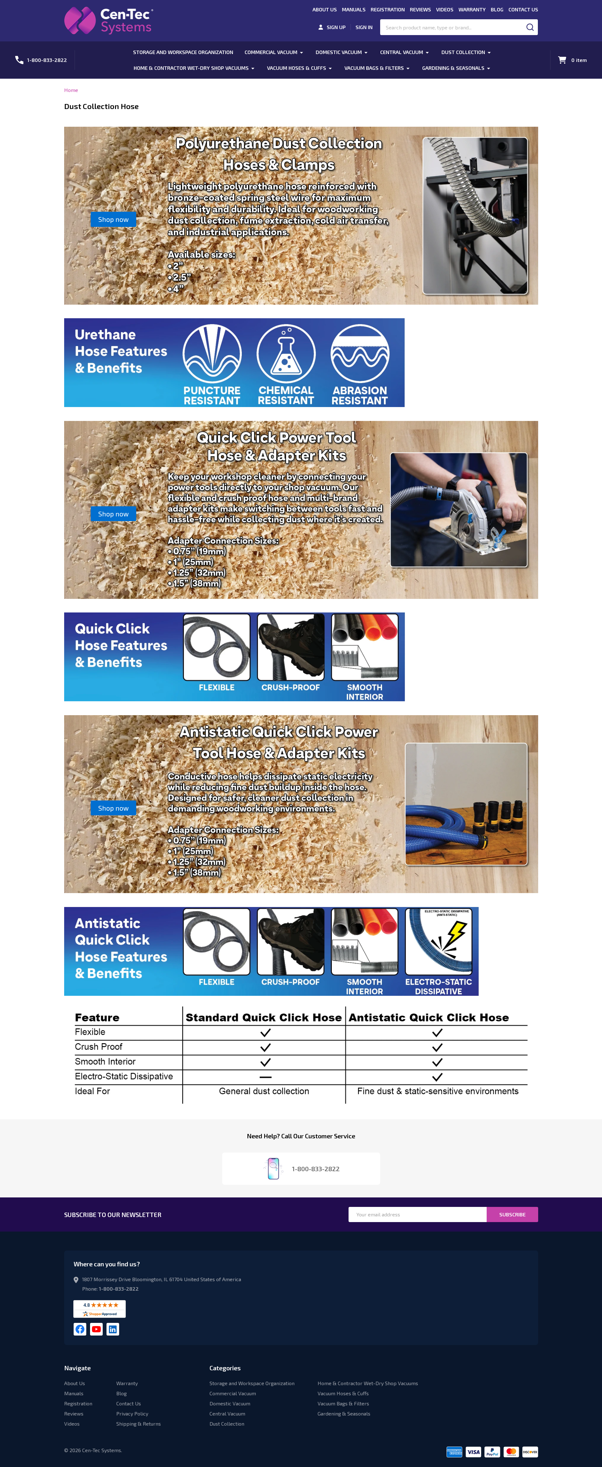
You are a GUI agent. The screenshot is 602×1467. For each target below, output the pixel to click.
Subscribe (512, 1214)
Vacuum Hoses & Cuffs (296, 68)
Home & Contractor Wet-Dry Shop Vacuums (191, 68)
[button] (113, 219)
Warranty (472, 9)
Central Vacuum (401, 52)
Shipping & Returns (138, 1424)
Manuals (354, 9)
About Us (325, 9)
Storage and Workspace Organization (183, 52)
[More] (301, 52)
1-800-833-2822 (119, 1289)
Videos (444, 9)
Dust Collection (463, 52)
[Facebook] (80, 1329)
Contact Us (523, 9)
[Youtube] (96, 1329)
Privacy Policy (132, 1413)
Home (71, 90)
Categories (225, 1368)
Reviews (420, 9)
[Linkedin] (112, 1329)
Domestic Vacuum (339, 52)
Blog (497, 9)
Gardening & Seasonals (453, 68)
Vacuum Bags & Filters (374, 68)
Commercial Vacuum (271, 52)
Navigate (77, 1368)
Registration (388, 9)
